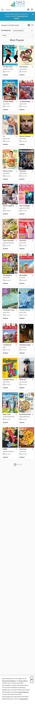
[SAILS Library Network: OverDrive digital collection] (17, 4)
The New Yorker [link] (8, 67)
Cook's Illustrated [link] (8, 240)
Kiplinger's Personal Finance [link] (9, 380)
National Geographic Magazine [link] (25, 136)
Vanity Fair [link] (22, 380)
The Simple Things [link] (8, 310)
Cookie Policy (23, 699)
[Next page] (21, 465)
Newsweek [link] (22, 171)
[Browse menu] (32, 9)
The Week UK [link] (7, 345)
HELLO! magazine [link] (8, 206)
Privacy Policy (23, 681)
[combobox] (13, 10)
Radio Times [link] (6, 414)
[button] (29, 26)
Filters (4, 35)
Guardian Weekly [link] (8, 101)
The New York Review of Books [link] (25, 310)
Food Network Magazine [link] (25, 414)
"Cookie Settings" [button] (23, 692)
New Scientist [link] (23, 67)
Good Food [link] (22, 449)
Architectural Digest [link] (25, 345)
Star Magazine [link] (7, 275)
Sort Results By (6, 30)
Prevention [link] (22, 240)
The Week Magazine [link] (25, 101)
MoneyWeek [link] (23, 275)
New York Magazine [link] (25, 206)
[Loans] (28, 10)
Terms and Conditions (9, 681)
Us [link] (4, 136)
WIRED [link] (5, 449)
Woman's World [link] (7, 171)
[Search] (2, 9)
